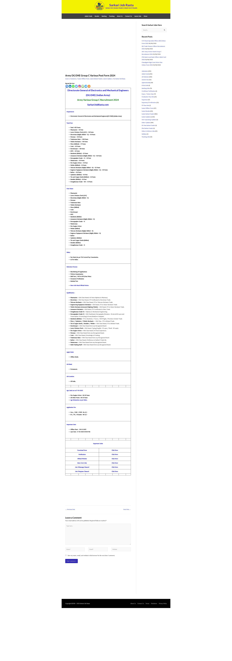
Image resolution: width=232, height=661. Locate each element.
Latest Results (146, 111)
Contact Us (140, 603)
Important (145, 100)
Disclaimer (154, 603)
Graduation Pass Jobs (148, 97)
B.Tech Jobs (145, 85)
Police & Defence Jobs (148, 131)
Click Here (115, 463)
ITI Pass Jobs (145, 105)
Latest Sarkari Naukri (96, 79)
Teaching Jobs (146, 137)
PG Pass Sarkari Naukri (148, 125)
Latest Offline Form (83, 79)
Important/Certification (149, 102)
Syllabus (144, 134)
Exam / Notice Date (148, 94)
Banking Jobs (145, 88)
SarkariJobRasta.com (98, 104)
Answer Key (145, 79)
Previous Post (70, 509)
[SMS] (82, 86)
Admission (145, 71)
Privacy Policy (163, 603)
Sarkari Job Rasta (121, 5)
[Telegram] (85, 86)
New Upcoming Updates (149, 119)
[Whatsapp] (73, 86)
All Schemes (145, 77)
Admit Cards (145, 74)
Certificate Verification (148, 91)
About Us (133, 603)
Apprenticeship (146, 82)
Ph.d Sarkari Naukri (147, 128)
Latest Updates (107, 79)
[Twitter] (76, 86)
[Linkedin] (70, 86)
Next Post (127, 509)
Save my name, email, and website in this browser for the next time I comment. (91, 555)
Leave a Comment (70, 79)
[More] (89, 86)
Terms (147, 603)
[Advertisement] (98, 34)
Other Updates (146, 122)
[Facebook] (66, 86)
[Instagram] (79, 86)
